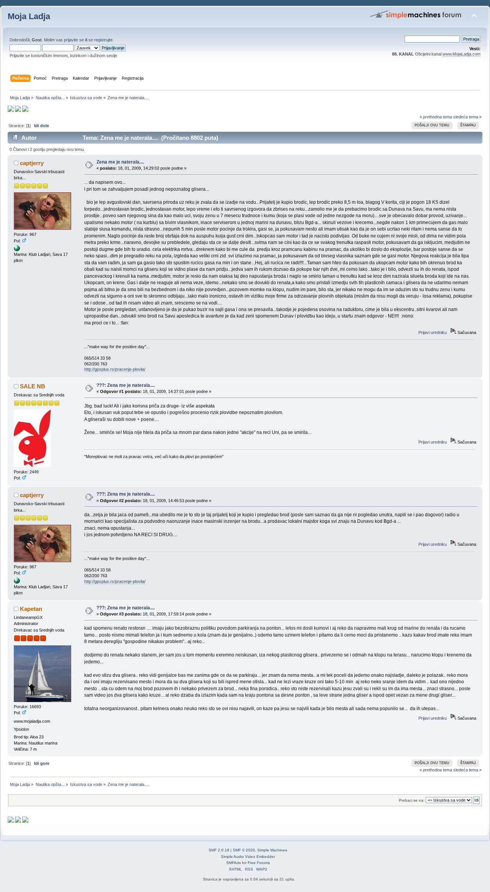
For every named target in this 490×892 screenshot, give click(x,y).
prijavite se (74, 40)
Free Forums (259, 863)
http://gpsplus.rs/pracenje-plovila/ (114, 369)
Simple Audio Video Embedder (248, 856)
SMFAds (233, 863)
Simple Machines (272, 850)
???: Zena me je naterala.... (125, 385)
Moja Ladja (29, 16)
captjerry (32, 163)
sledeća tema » (467, 117)
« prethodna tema (436, 117)
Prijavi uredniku (432, 332)
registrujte (103, 40)
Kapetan (31, 609)
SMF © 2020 (244, 850)
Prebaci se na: (412, 800)
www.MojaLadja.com (461, 54)
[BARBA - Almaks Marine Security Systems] (17, 249)
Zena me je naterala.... (120, 162)
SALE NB (32, 386)
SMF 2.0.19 (219, 850)
